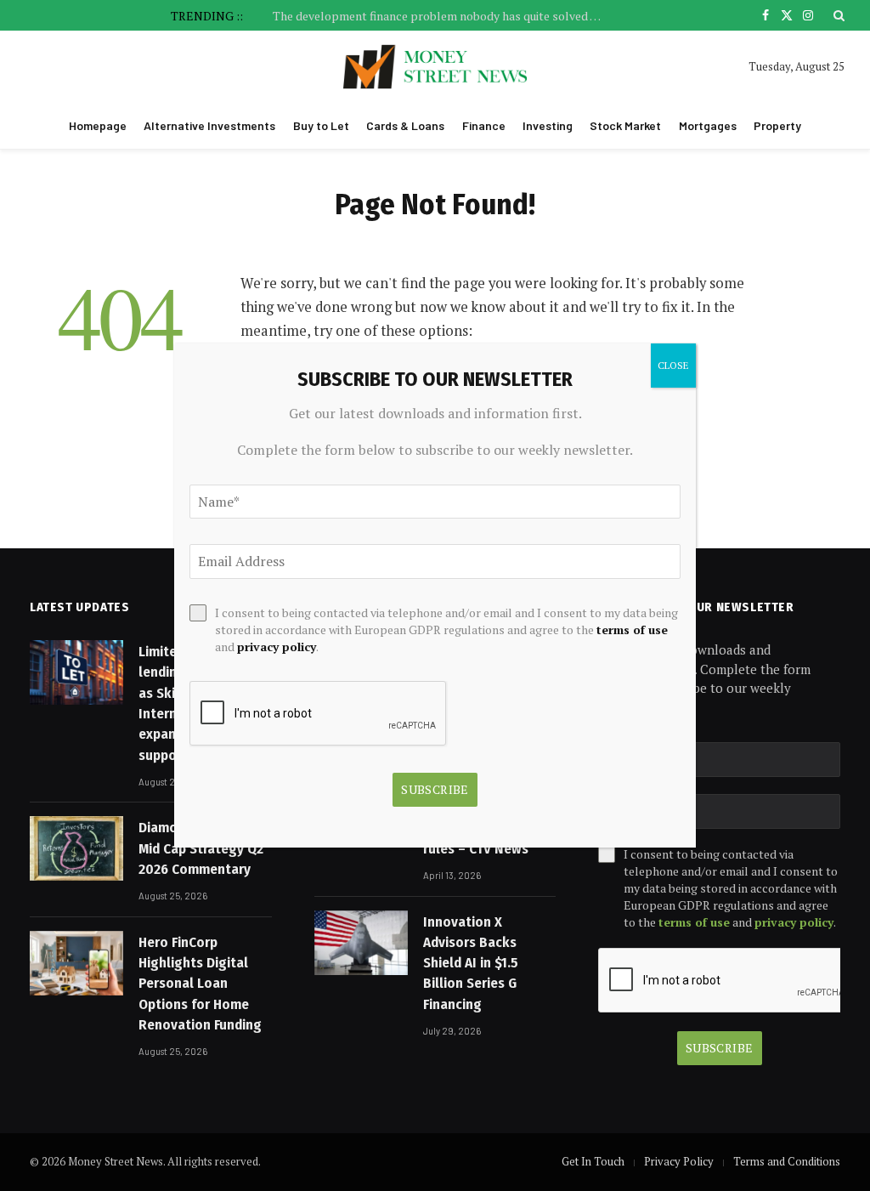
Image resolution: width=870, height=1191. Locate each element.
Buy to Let (321, 125)
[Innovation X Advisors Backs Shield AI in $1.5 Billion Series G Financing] (361, 942)
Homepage (98, 125)
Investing (548, 125)
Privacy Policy (679, 1161)
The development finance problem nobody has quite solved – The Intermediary (443, 16)
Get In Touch (593, 1161)
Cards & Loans (405, 125)
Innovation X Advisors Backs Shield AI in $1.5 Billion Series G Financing (470, 963)
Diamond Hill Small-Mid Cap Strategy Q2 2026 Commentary (200, 848)
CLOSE (673, 365)
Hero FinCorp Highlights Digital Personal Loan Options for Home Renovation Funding (200, 983)
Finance (484, 125)
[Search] (837, 15)
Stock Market (625, 125)
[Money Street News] (435, 67)
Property (777, 125)
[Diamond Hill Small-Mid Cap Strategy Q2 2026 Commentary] (76, 848)
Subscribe (720, 1048)
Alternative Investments (209, 125)
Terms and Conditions (786, 1161)
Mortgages (708, 125)
